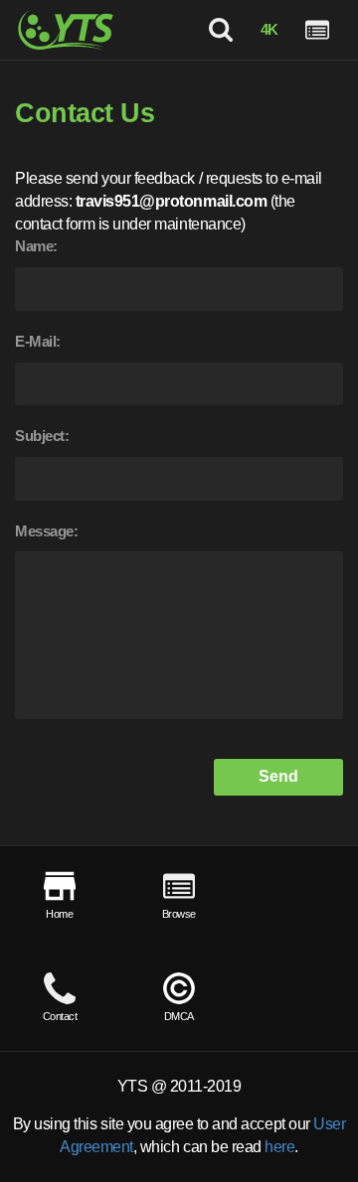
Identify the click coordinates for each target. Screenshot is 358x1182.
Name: (36, 245)
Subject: (42, 435)
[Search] (221, 30)
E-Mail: (38, 341)
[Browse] (317, 30)
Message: (46, 530)
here (279, 1146)
